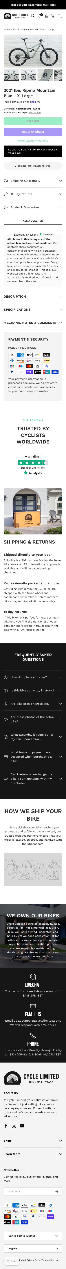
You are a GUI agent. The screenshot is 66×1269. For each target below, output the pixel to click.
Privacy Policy (34, 1260)
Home (7, 29)
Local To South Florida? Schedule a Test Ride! (33, 151)
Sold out (33, 121)
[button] (53, 16)
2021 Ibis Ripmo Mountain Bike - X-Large (33, 29)
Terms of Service (49, 1260)
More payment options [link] (33, 140)
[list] (33, 51)
